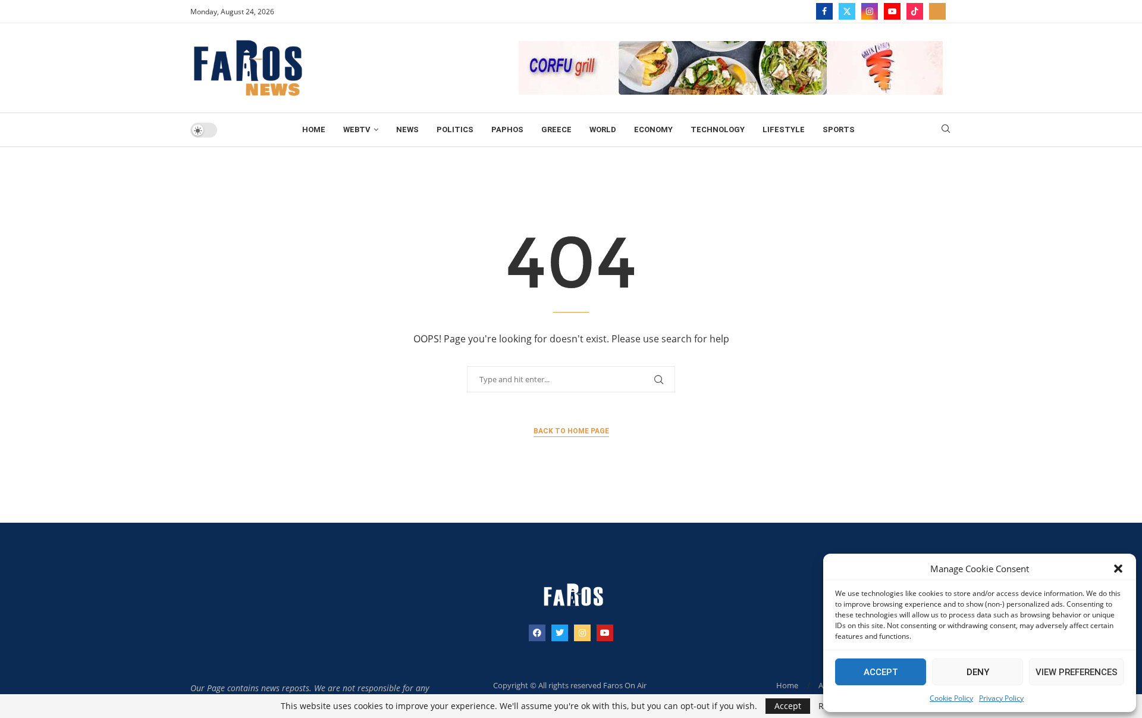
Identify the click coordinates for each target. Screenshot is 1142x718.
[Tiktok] (914, 11)
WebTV (357, 129)
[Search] (946, 130)
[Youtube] (892, 11)
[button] (1118, 569)
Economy (653, 129)
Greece (556, 129)
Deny (978, 672)
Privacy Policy (1001, 698)
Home (313, 129)
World (602, 129)
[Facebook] (824, 11)
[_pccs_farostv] (937, 11)
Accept (881, 672)
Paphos (507, 129)
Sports (839, 129)
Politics (455, 129)
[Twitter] (847, 11)
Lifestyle (784, 129)
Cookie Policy (951, 698)
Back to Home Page (571, 431)
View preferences (1077, 672)
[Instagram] (869, 11)
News (407, 129)
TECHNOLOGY (718, 129)
